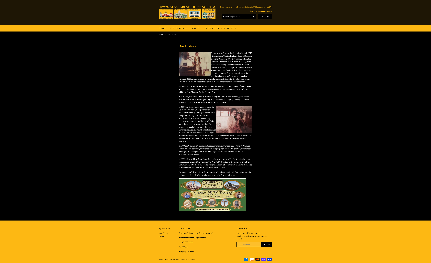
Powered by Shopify (188, 259)
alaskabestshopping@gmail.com (192, 238)
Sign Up (266, 244)
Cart (266, 16)
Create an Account (265, 11)
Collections (178, 28)
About (195, 28)
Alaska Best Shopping (172, 259)
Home (162, 28)
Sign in (252, 11)
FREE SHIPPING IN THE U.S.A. (221, 28)
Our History (164, 233)
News (161, 236)
